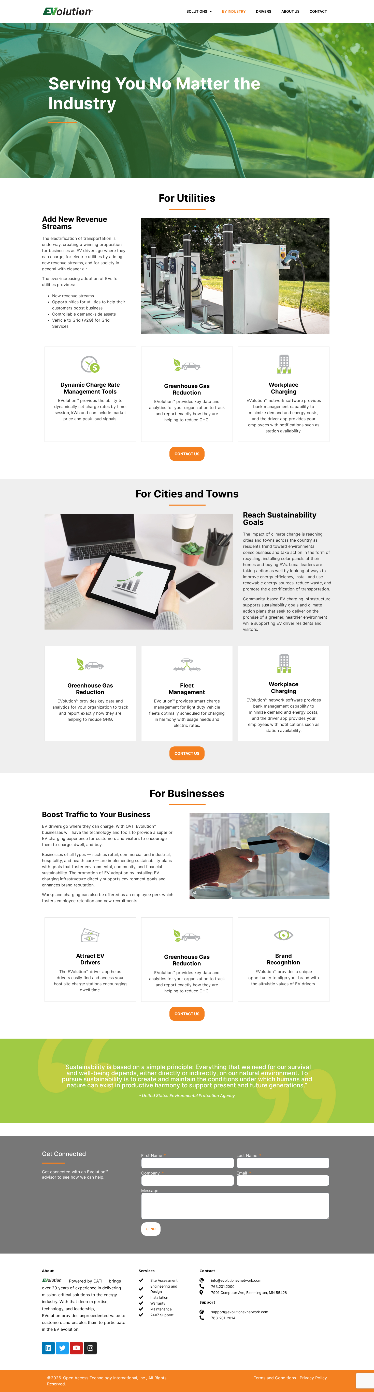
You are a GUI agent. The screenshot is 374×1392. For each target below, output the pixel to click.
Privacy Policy (313, 1377)
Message (149, 1190)
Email (242, 1173)
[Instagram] (90, 1348)
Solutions (196, 11)
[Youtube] (76, 1348)
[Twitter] (62, 1348)
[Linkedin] (48, 1348)
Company (151, 1173)
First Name (152, 1155)
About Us (290, 11)
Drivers (263, 11)
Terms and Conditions (275, 1377)
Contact (318, 11)
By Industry (234, 11)
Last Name (247, 1155)
